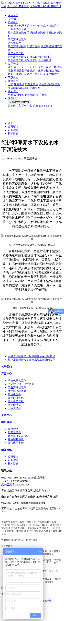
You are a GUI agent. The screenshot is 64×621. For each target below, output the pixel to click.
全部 (10, 25)
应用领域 (13, 63)
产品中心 (13, 22)
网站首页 (13, 15)
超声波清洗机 (16, 53)
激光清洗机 (30, 60)
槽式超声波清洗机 (40, 56)
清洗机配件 (14, 43)
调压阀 (45, 46)
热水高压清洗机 (17, 32)
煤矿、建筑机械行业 (42, 70)
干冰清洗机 (44, 60)
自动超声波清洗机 (18, 56)
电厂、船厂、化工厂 (25, 67)
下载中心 (13, 77)
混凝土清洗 (31, 84)
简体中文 (27, 105)
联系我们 (13, 98)
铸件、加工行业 (36, 74)
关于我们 (13, 18)
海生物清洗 (52, 74)
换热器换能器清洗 (49, 84)
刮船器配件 (33, 46)
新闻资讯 (13, 91)
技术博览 (41, 94)
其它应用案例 (32, 87)
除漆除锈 (19, 84)
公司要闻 (19, 94)
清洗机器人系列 (23, 25)
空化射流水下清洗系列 (46, 25)
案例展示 (13, 81)
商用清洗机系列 (17, 39)
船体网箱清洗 (16, 87)
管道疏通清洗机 (36, 32)
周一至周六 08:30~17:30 (15, 484)
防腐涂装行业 (22, 70)
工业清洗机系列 (17, 29)
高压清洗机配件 (17, 46)
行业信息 (30, 94)
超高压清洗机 (16, 60)
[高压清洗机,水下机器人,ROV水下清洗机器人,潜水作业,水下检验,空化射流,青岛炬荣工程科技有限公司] (32, 4)
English (47, 105)
